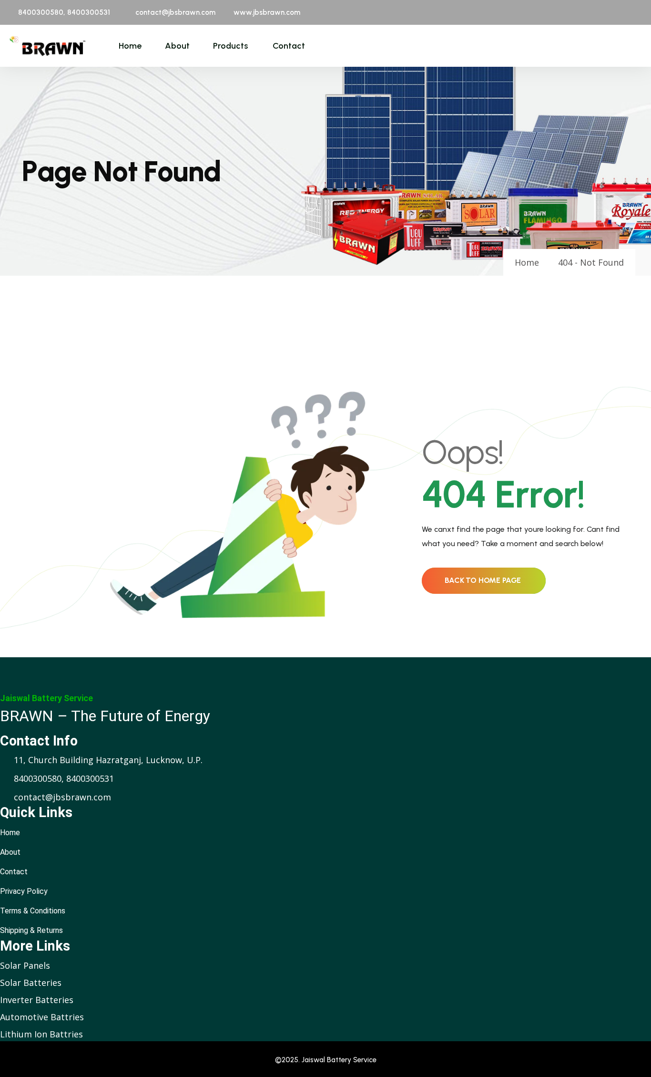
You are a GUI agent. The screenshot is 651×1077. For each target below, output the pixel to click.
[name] (47, 46)
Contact (289, 46)
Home (130, 46)
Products (230, 46)
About (177, 46)
